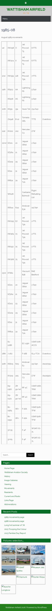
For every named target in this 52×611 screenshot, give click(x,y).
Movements (9, 488)
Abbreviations (10, 504)
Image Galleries (11, 480)
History (7, 476)
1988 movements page (14, 521)
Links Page (9, 500)
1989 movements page (14, 517)
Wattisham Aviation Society (16, 472)
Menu (5, 19)
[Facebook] (25, 2)
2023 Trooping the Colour (15, 529)
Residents (8, 492)
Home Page (9, 468)
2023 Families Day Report (15, 533)
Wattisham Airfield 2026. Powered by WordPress (26, 607)
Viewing (7, 484)
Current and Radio (12, 496)
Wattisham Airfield (26, 9)
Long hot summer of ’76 (14, 525)
